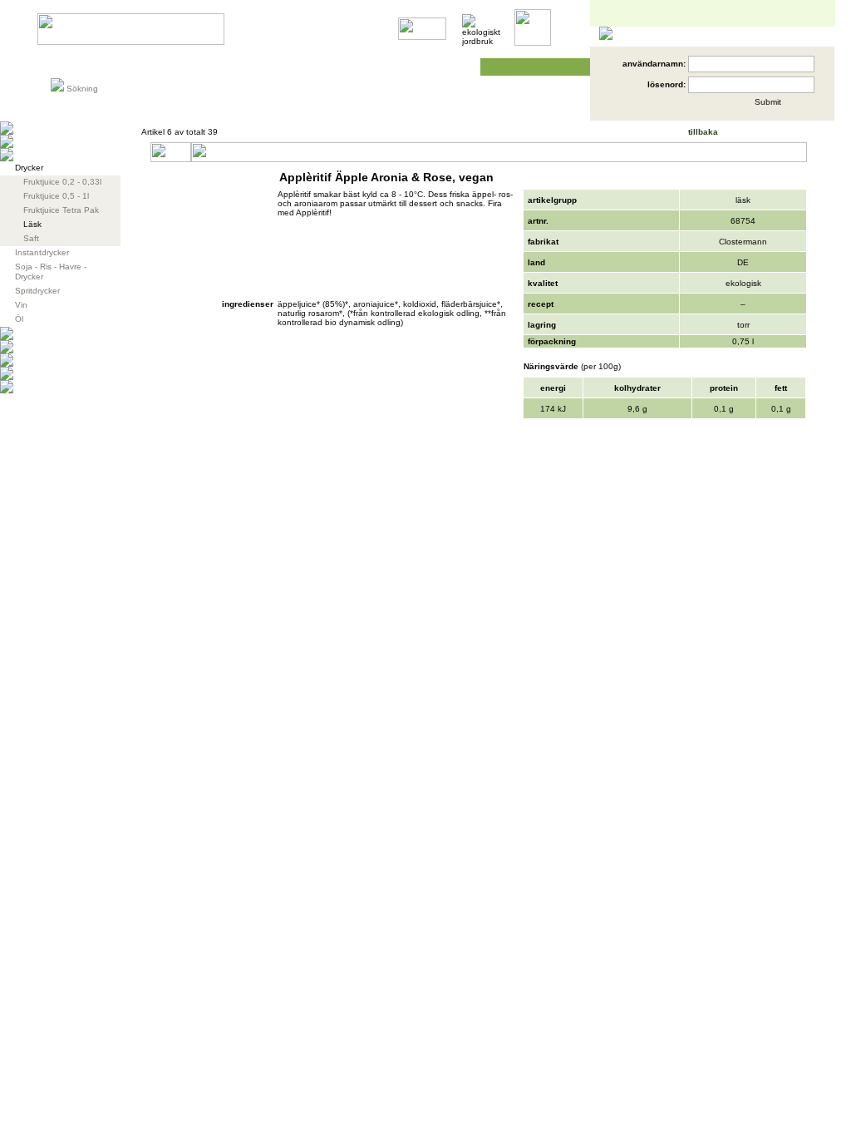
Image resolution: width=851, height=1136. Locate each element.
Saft (31, 238)
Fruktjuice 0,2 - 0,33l (62, 181)
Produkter (77, 67)
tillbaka (703, 131)
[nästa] (783, 134)
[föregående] (765, 134)
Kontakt (445, 67)
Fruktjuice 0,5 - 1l (56, 195)
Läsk (32, 224)
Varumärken (163, 67)
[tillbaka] (678, 134)
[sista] (803, 134)
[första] (745, 134)
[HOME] (130, 42)
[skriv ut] (795, 181)
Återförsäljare (334, 67)
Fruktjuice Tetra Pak (61, 210)
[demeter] (422, 37)
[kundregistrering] (688, 108)
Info (234, 67)
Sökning (82, 88)
